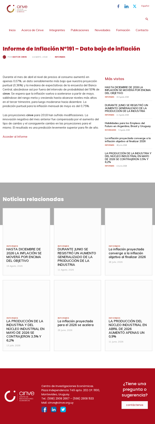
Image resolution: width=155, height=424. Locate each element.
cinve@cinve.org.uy (61, 403)
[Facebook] (118, 6)
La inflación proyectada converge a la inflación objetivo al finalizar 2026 (128, 139)
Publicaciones (80, 30)
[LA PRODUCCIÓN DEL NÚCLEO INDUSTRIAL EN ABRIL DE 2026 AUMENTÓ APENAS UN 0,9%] (128, 296)
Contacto (142, 30)
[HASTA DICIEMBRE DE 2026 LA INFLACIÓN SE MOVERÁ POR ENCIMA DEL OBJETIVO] (26, 224)
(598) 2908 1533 (83, 398)
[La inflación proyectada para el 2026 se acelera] (77, 296)
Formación (123, 30)
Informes (60, 57)
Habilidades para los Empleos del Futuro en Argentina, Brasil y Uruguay (128, 124)
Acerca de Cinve (32, 30)
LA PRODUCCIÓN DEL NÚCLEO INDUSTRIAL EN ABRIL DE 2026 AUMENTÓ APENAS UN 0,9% (128, 328)
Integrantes (57, 30)
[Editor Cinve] (5, 57)
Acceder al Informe (15, 136)
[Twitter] (134, 6)
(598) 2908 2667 (58, 398)
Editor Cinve (19, 57)
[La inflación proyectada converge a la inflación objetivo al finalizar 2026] (128, 224)
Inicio (12, 30)
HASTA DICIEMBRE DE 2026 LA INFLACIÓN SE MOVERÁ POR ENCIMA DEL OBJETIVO (128, 90)
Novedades (102, 30)
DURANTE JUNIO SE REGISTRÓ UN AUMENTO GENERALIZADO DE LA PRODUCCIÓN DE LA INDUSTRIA (126, 108)
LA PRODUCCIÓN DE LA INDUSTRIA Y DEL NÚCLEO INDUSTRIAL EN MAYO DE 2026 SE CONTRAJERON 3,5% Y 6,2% (128, 158)
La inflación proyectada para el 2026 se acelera (76, 323)
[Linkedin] (126, 6)
